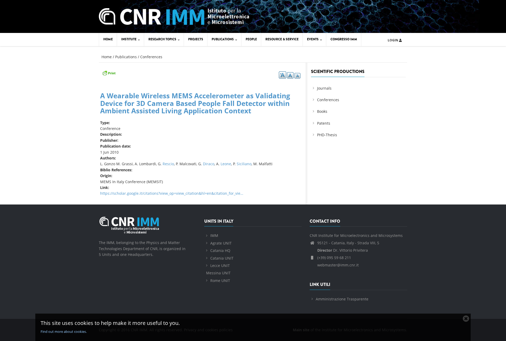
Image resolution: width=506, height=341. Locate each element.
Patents (323, 123)
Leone (226, 163)
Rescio (168, 163)
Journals (324, 88)
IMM (214, 235)
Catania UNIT (221, 258)
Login (393, 40)
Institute (129, 39)
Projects (195, 39)
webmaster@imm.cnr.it (337, 264)
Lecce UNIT (220, 265)
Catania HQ (220, 250)
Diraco (208, 163)
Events (313, 39)
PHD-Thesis (327, 134)
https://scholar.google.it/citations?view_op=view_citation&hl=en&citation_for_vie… (171, 193)
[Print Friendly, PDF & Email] (109, 72)
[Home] (174, 15)
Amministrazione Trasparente (342, 298)
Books (322, 111)
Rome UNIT (220, 280)
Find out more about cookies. (64, 331)
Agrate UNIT (221, 243)
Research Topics (162, 39)
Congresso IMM (343, 39)
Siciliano (244, 163)
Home (108, 39)
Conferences (151, 56)
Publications (223, 39)
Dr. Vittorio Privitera (342, 250)
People (251, 39)
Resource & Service (282, 39)
